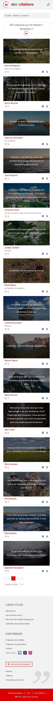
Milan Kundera (11, 464)
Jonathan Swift (12, 210)
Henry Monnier (11, 103)
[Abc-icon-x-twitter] (25, 652)
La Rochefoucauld (13, 323)
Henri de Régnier (12, 65)
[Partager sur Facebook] (43, 72)
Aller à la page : (12, 584)
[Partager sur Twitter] (46, 72)
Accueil (8, 15)
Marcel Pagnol (11, 360)
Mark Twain (10, 429)
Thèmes (16, 15)
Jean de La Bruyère (14, 138)
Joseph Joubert (12, 247)
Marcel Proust (11, 395)
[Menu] (48, 4)
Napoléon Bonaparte (14, 568)
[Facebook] (19, 652)
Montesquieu (11, 498)
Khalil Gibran (10, 285)
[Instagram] (30, 652)
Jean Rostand (11, 175)
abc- (22, 4)
